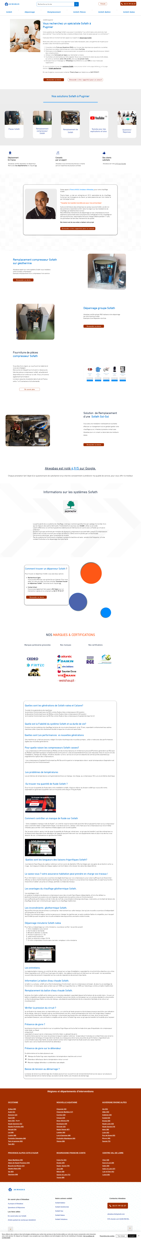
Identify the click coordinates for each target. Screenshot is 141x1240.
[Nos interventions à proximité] (130, 1228)
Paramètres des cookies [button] (107, 1236)
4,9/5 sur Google (120, 164)
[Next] (10, 1229)
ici (100, 67)
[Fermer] (139, 1235)
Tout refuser (121, 1236)
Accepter (132, 1236)
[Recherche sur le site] (76, 4)
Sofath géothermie (55, 68)
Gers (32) (11, 1121)
